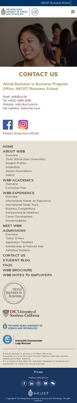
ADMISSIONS (14, 230)
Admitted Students (18, 250)
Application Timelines (19, 242)
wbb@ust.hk (19, 96)
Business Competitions (20, 208)
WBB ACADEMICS (18, 180)
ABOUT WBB (14, 151)
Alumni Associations (19, 171)
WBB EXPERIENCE (18, 193)
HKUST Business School (55, 2)
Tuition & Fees (15, 238)
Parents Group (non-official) (21, 133)
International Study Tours (22, 204)
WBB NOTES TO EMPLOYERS (27, 275)
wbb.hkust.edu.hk (26, 104)
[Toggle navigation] (73, 11)
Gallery (10, 175)
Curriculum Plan (16, 188)
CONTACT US (14, 255)
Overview (12, 155)
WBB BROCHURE (17, 270)
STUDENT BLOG (16, 260)
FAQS (7, 265)
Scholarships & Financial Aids (25, 246)
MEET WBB (12, 226)
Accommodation (16, 220)
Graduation (13, 167)
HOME (8, 146)
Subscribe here (30, 108)
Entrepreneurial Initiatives (22, 212)
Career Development (19, 216)
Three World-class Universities (25, 159)
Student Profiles (16, 163)
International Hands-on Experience (28, 201)
